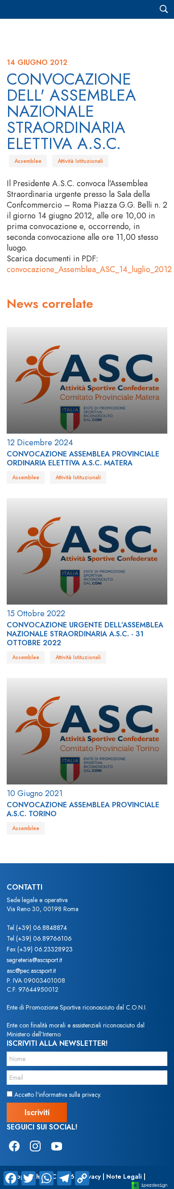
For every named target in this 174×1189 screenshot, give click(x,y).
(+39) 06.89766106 (44, 938)
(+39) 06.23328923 (45, 949)
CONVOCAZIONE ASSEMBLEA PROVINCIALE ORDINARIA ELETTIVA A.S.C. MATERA (83, 458)
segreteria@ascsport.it (34, 959)
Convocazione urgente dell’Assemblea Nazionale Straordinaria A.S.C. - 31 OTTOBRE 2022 (85, 634)
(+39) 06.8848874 (41, 927)
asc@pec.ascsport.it (31, 970)
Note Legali (124, 1176)
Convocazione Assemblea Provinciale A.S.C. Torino (83, 809)
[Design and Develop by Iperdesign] (149, 1184)
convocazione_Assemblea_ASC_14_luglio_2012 (89, 269)
